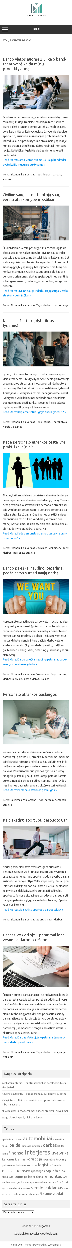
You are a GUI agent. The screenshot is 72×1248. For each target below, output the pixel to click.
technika (49, 1182)
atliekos (18, 1139)
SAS (65, 1176)
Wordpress (54, 1244)
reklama (38, 1176)
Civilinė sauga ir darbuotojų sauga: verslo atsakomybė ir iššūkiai (33, 197)
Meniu (36, 28)
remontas (52, 1176)
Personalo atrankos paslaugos (30, 694)
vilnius (25, 1194)
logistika (46, 1164)
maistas (9, 1170)
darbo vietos (31, 678)
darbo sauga (61, 305)
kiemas (20, 1159)
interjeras (37, 1152)
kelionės (8, 1159)
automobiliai (37, 1138)
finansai (16, 1152)
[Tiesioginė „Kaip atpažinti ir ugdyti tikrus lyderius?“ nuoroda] (36, 365)
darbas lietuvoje (12, 678)
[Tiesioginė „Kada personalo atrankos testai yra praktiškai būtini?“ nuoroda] (36, 486)
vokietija (8, 1056)
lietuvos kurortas (26, 1165)
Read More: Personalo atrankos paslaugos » (30, 790)
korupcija (34, 1159)
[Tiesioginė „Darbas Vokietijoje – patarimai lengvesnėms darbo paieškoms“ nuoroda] (36, 986)
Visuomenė (55, 547)
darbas (57, 174)
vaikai (59, 1182)
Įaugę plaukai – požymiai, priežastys (22, 1117)
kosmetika (49, 1159)
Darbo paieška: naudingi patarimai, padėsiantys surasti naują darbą (33, 570)
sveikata (40, 1182)
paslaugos (16, 1176)
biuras (47, 174)
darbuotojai (60, 421)
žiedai (58, 1193)
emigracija (60, 1052)
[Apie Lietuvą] (36, 16)
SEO (27, 1182)
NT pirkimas (24, 1171)
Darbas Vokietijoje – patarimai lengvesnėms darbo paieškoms (34, 937)
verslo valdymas (12, 426)
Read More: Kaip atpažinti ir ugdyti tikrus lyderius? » (34, 412)
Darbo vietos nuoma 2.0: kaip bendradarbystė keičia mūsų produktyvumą (35, 64)
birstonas (26, 1146)
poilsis (28, 1176)
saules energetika (13, 1182)
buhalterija (37, 1146)
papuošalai (53, 1171)
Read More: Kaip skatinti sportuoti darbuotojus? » (33, 909)
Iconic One (17, 1244)
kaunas (45, 678)
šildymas (46, 1194)
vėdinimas (34, 1194)
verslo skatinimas (20, 1188)
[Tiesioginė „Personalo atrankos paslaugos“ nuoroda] (36, 743)
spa (32, 1182)
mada (57, 1165)
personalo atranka (24, 552)
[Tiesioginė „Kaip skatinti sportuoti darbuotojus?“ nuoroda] (36, 858)
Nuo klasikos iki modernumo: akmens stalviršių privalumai (35, 1110)
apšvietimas (8, 1139)
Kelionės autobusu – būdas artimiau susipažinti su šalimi (34, 1093)
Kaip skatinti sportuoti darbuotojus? (35, 820)
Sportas (41, 919)
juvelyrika (60, 1153)
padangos (38, 1171)
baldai (15, 1145)
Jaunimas (41, 547)
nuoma (7, 179)
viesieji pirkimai (14, 1194)
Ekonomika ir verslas (23, 174)
